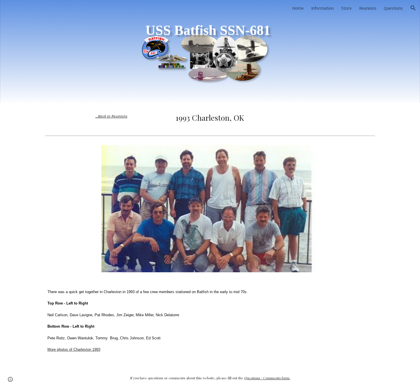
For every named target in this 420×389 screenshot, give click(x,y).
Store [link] (346, 8)
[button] (413, 8)
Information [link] (322, 8)
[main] (111, 116)
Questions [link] (393, 8)
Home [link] (298, 8)
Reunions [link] (367, 8)
